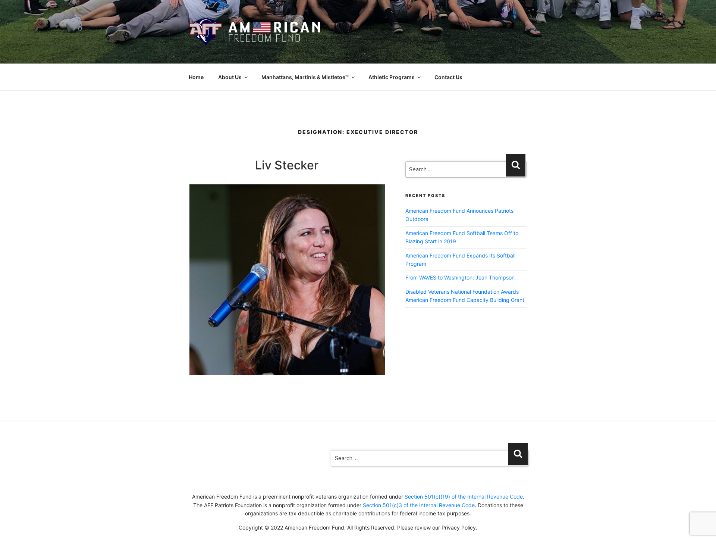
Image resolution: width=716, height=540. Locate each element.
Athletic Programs (391, 77)
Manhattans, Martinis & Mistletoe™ (305, 77)
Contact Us (448, 77)
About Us (230, 77)
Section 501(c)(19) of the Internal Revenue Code (464, 496)
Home (196, 77)
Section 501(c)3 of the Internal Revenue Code (419, 505)
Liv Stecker (286, 165)
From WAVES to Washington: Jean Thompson (460, 277)
